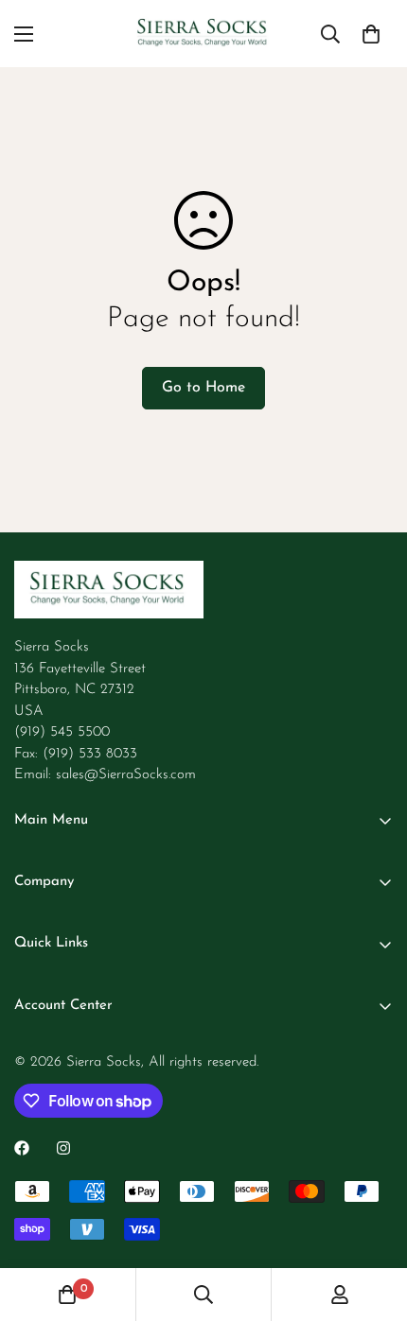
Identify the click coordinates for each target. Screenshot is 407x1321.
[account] (339, 1294)
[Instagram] (63, 1148)
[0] (371, 34)
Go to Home (203, 387)
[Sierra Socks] (203, 33)
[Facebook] (21, 1148)
